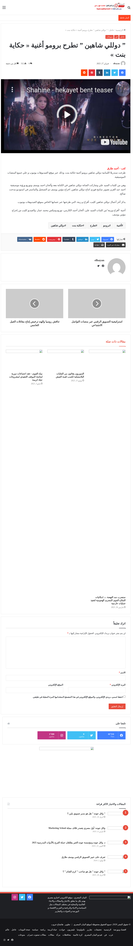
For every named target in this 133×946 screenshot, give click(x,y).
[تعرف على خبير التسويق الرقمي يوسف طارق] (117, 861)
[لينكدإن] (107, 72)
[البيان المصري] (109, 7)
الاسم (122, 672)
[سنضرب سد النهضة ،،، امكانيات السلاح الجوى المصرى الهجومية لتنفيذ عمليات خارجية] (107, 472)
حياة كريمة (52, 929)
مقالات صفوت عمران (36, 935)
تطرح (93, 225)
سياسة (35, 929)
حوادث (62, 929)
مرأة (58, 935)
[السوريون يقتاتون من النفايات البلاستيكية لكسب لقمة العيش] (65, 360)
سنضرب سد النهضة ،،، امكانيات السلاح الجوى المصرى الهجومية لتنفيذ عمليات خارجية (108, 600)
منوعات (109, 37)
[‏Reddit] (84, 72)
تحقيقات (98, 929)
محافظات (66, 935)
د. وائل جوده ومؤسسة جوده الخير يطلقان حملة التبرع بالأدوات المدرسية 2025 (68, 842)
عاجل (111, 30)
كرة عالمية (77, 935)
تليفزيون (71, 929)
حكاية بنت (77, 225)
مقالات (51, 935)
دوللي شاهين (58, 225)
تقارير (89, 929)
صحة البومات (24, 929)
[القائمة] (4, 8)
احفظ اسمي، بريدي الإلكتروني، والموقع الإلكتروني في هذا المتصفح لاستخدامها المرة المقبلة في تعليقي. (78, 697)
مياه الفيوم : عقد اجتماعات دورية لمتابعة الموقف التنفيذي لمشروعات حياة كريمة (25, 376)
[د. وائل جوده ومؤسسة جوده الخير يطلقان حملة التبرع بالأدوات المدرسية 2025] (117, 847)
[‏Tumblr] (99, 72)
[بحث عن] (129, 8)
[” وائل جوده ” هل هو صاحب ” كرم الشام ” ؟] (117, 876)
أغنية (119, 225)
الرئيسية (120, 30)
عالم (7, 929)
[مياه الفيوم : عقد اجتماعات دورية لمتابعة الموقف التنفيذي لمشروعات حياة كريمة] (24, 360)
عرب (111, 935)
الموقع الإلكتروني (55, 685)
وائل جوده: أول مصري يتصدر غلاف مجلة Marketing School (76, 828)
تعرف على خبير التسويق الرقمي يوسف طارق (83, 857)
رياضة (42, 929)
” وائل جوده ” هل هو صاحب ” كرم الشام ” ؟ (84, 871)
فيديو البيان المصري (93, 935)
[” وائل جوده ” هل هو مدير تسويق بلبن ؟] (117, 818)
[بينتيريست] (92, 72)
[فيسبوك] (122, 72)
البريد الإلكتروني (118, 685)
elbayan (116, 63)
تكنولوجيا (81, 929)
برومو (106, 225)
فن (116, 37)
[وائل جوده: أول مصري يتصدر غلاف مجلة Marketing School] (117, 832)
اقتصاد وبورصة (119, 929)
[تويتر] (114, 72)
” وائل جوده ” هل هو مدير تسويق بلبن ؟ (86, 813)
